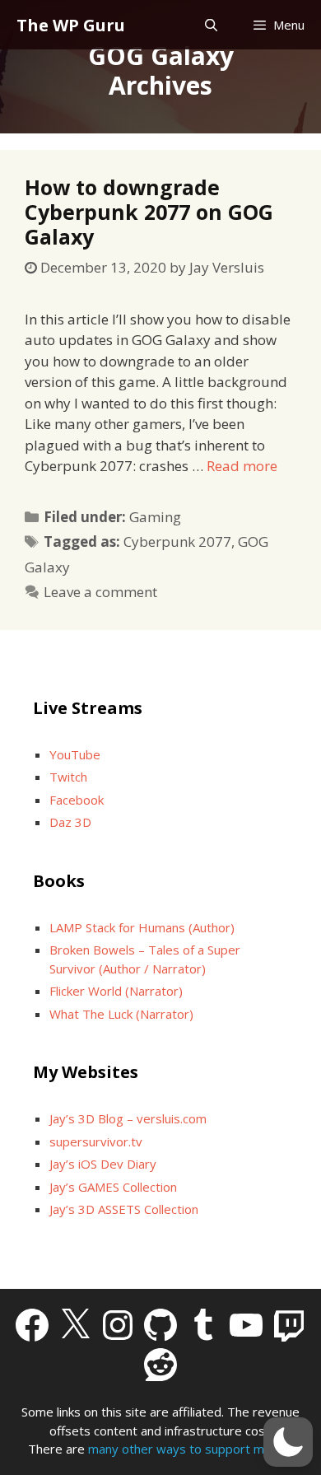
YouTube (74, 754)
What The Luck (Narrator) (121, 1014)
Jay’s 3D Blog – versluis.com (128, 1118)
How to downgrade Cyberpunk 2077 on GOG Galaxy (149, 211)
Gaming (155, 516)
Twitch (68, 776)
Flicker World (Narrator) (116, 991)
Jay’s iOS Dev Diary (102, 1163)
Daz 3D (70, 822)
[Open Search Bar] (210, 25)
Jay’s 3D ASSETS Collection (123, 1209)
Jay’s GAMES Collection (113, 1187)
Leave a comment (100, 591)
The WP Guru (70, 25)
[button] (288, 1442)
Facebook (76, 799)
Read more (242, 465)
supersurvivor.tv (95, 1141)
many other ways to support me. (181, 1448)
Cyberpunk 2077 (177, 541)
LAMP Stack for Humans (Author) (142, 927)
